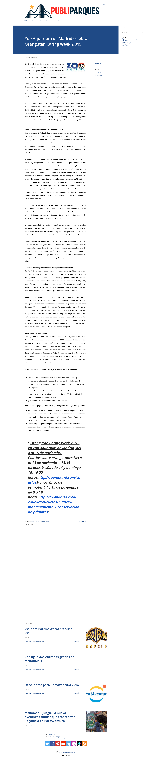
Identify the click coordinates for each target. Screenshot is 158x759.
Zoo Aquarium (98, 75)
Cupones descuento (84, 21)
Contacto (51, 735)
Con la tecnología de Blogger (66, 752)
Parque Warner (126, 42)
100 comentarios (38, 669)
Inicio (25, 21)
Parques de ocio (36, 21)
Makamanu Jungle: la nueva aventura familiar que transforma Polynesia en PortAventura (50, 717)
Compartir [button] (98, 63)
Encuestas (49, 21)
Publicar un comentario (41, 729)
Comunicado (98, 73)
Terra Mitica (126, 45)
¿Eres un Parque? (54, 737)
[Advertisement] (62, 597)
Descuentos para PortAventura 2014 (52, 685)
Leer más (76, 641)
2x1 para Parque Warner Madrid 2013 (48, 631)
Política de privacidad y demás (60, 739)
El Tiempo (60, 21)
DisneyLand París (127, 44)
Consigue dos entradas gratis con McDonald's (49, 659)
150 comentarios (38, 641)
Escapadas (70, 21)
